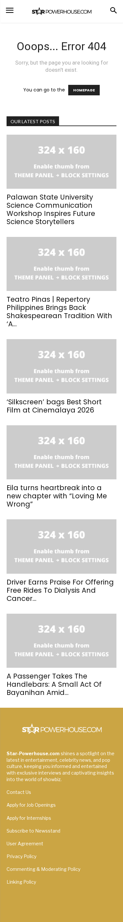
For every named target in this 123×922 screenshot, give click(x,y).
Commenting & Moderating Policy (43, 869)
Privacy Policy (21, 856)
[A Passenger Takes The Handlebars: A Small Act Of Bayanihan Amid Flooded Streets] (61, 641)
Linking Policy (21, 882)
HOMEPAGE (84, 90)
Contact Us (19, 792)
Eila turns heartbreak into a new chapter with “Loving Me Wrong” (57, 496)
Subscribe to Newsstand (33, 831)
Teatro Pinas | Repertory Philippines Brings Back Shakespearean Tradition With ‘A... (59, 312)
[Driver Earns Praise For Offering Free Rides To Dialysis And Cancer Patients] (61, 546)
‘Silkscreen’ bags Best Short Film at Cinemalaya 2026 (54, 406)
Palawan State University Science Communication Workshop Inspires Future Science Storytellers (51, 209)
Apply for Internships (29, 818)
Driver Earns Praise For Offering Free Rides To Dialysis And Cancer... (60, 590)
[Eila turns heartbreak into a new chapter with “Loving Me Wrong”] (61, 452)
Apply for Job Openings (31, 805)
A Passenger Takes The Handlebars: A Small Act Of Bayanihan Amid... (54, 684)
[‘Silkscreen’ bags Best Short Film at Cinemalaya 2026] (61, 366)
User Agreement (25, 843)
